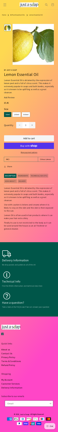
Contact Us (6, 353)
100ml (16, 114)
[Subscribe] (50, 403)
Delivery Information (11, 387)
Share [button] (9, 166)
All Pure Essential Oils (17, 15)
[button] (5, 5)
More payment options (29, 152)
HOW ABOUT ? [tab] (10, 181)
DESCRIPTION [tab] (10, 175)
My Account (7, 379)
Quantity (8, 125)
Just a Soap (24, 414)
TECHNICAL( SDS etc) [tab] (39, 175)
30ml (8, 114)
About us (5, 349)
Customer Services (10, 383)
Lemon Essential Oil (36, 15)
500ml (26, 114)
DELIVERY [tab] (22, 181)
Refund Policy (8, 365)
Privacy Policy (8, 357)
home (4, 15)
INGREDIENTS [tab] (23, 175)
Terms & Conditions (11, 361)
